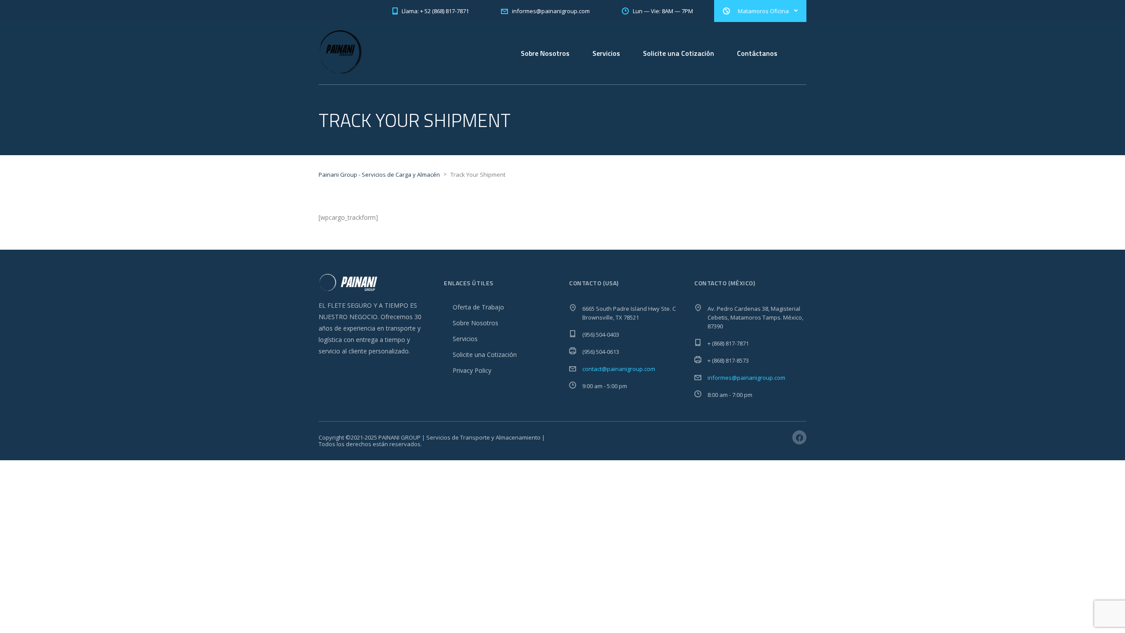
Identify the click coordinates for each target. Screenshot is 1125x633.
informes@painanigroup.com (746, 378)
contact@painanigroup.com (618, 369)
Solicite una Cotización (678, 53)
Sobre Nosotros (545, 53)
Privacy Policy (472, 370)
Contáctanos (757, 53)
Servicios (606, 53)
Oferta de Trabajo (478, 307)
